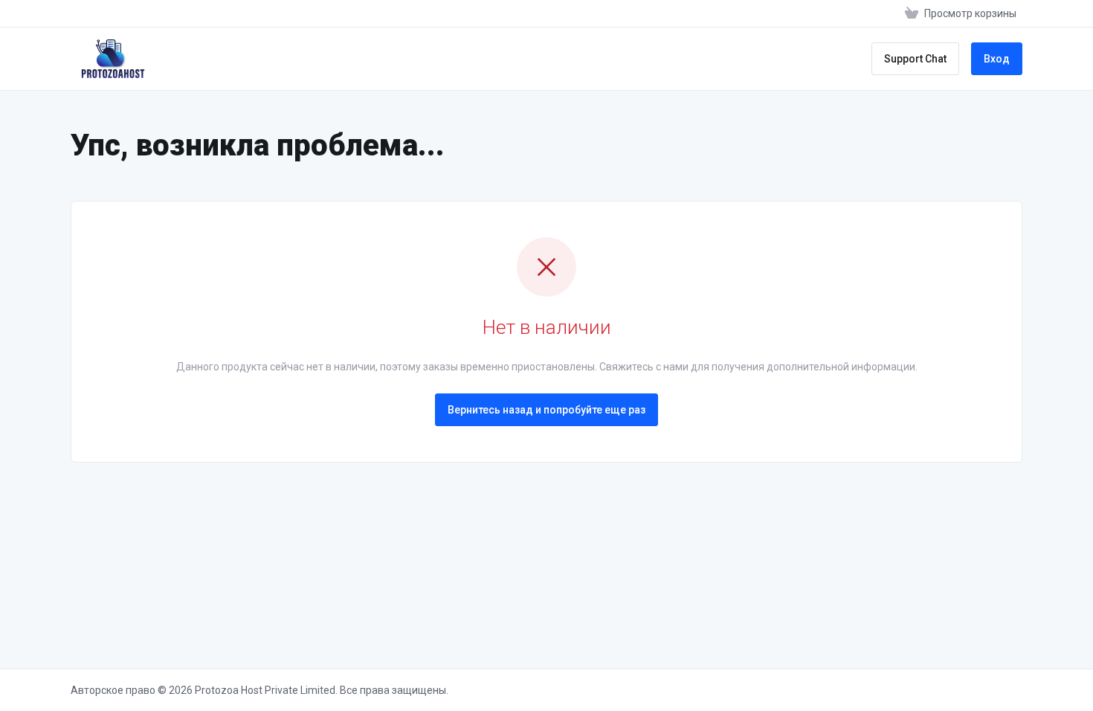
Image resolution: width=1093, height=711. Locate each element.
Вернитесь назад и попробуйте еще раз (546, 410)
